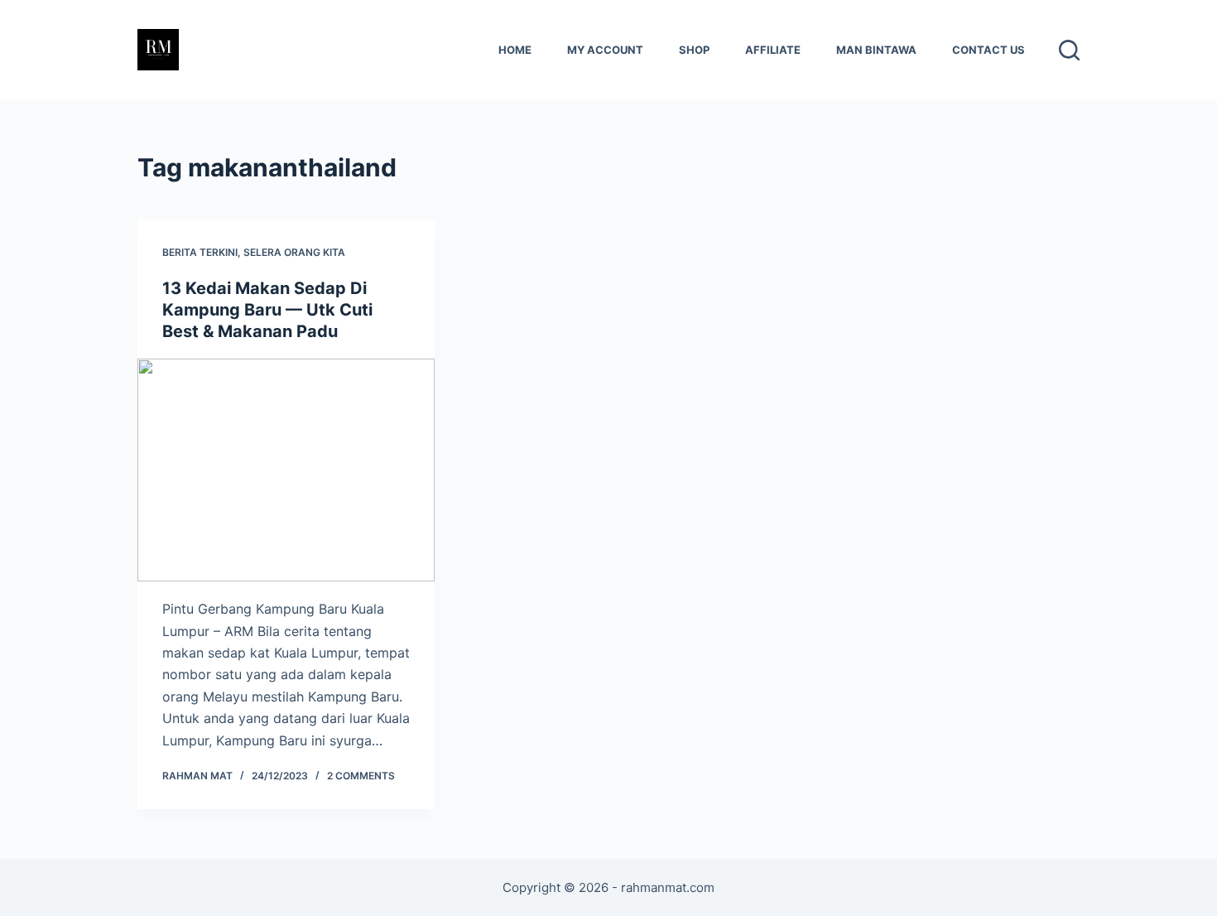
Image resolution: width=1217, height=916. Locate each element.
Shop (694, 49)
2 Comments (361, 775)
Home (515, 49)
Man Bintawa (876, 49)
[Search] (1069, 50)
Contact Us (988, 49)
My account (605, 49)
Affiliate (773, 49)
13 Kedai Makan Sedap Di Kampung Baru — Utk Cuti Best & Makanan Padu (267, 309)
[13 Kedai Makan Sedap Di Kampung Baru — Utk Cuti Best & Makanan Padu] (286, 470)
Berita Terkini (200, 252)
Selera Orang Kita (294, 252)
